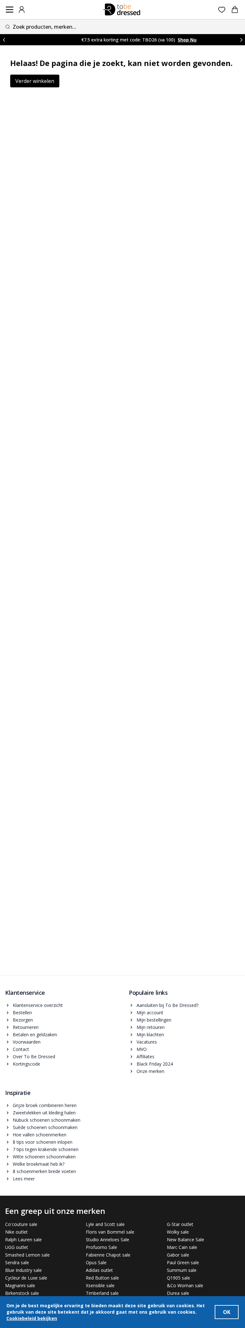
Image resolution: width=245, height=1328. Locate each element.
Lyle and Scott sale (105, 1224)
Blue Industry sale (23, 1270)
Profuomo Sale (101, 1247)
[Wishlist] (221, 9)
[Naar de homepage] (121, 9)
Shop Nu (175, 40)
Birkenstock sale (22, 1293)
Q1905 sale (178, 1278)
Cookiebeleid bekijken (31, 1318)
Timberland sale (102, 1293)
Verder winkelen (34, 80)
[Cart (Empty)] (234, 9)
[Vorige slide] (4, 39)
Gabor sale (178, 1255)
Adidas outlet (99, 1270)
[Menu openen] (9, 9)
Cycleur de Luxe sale (26, 1278)
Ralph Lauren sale (23, 1239)
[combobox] (122, 26)
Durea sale (178, 1293)
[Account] (21, 9)
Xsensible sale (100, 1285)
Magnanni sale (20, 1285)
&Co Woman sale (185, 1285)
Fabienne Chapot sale (108, 1255)
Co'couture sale (21, 1224)
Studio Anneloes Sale (107, 1239)
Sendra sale (17, 1262)
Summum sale (182, 1270)
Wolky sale (178, 1232)
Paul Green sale (183, 1262)
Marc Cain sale (182, 1247)
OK (226, 1312)
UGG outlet (16, 1247)
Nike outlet (16, 1232)
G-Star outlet (180, 1224)
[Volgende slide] (241, 39)
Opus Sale (96, 1262)
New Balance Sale (185, 1239)
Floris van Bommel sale (110, 1232)
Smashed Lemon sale (27, 1255)
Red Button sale (102, 1278)
